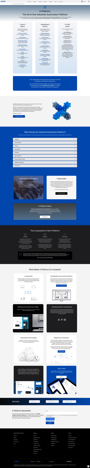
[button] (30, 1)
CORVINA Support (53, 439)
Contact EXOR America (71, 439)
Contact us (69, 435)
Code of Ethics (35, 447)
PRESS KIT (52, 445)
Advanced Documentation (22, 40)
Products (15, 437)
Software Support (53, 437)
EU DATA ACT (53, 443)
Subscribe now (45, 216)
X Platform (15, 435)
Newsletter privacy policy (57, 415)
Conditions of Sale (36, 443)
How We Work (35, 439)
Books (15, 443)
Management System (36, 437)
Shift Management (45, 58)
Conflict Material (35, 441)
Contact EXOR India (71, 441)
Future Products (16, 441)
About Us (34, 435)
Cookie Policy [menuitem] (38, 461)
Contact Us (60, 1)
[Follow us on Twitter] (69, 461)
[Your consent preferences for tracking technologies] (88, 466)
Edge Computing (45, 62)
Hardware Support (54, 435)
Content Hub (40, 1)
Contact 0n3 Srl (70, 447)
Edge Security (22, 64)
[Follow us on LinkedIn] (67, 461)
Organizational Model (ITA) (37, 449)
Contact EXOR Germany (71, 443)
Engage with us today (18, 116)
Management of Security (54, 441)
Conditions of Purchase (36, 445)
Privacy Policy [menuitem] (33, 461)
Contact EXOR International (72, 437)
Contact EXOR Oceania (71, 445)
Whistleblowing (35, 451)
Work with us (35, 453)
